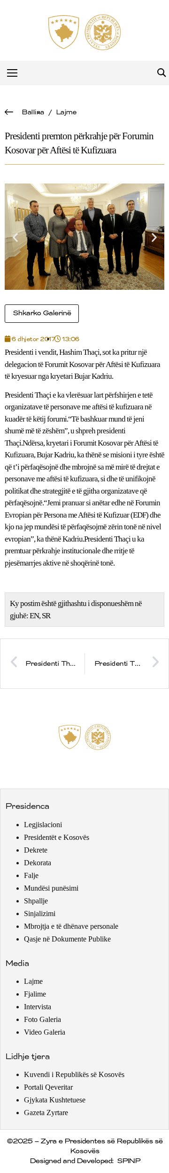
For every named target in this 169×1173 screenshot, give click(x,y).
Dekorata (37, 863)
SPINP (128, 1161)
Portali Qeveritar (48, 1087)
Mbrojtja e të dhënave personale (71, 926)
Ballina (33, 112)
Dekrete (35, 850)
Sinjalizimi (39, 914)
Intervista (37, 1007)
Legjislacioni (43, 825)
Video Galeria (44, 1032)
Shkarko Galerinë (42, 313)
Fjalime (35, 994)
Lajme (66, 112)
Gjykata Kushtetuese (54, 1100)
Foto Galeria (42, 1019)
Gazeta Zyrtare (46, 1113)
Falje (31, 875)
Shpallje (36, 901)
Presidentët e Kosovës (56, 837)
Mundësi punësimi (51, 888)
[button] (161, 73)
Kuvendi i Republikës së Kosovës (74, 1074)
